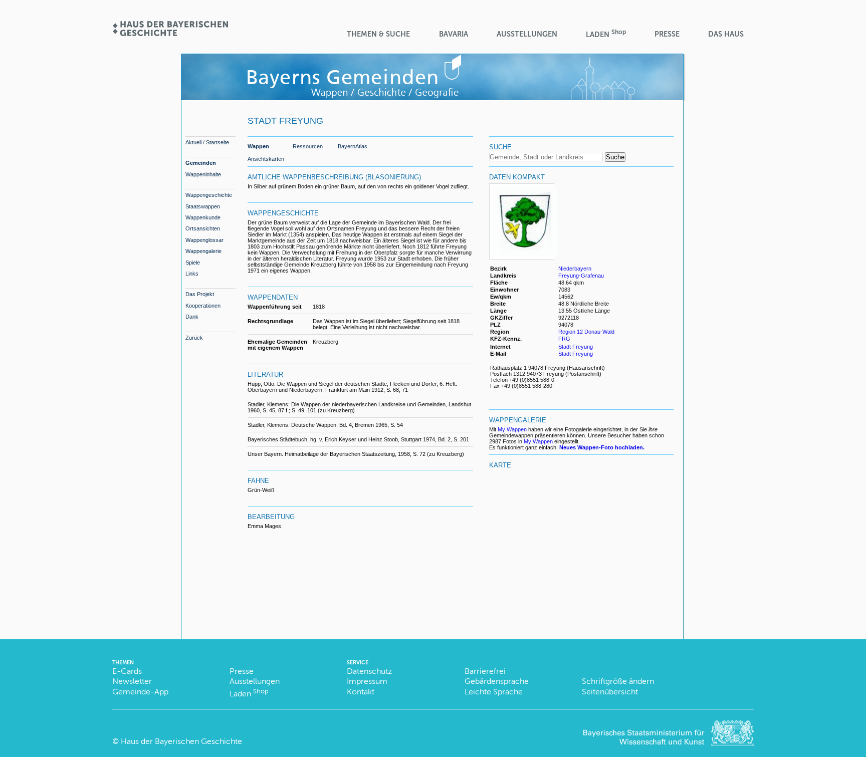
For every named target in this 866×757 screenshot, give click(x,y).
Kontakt (360, 691)
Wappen (258, 146)
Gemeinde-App (140, 691)
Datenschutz (369, 671)
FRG (565, 339)
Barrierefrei (485, 671)
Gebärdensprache (497, 681)
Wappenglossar (204, 240)
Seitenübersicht (610, 691)
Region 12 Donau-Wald (586, 332)
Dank (191, 317)
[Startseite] (170, 33)
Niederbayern (574, 269)
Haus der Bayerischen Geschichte (181, 741)
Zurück (194, 338)
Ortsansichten (202, 228)
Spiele (192, 263)
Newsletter (132, 681)
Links (191, 274)
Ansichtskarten (266, 159)
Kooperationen (203, 306)
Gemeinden (200, 163)
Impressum (367, 681)
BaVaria (453, 34)
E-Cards (127, 671)
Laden (606, 34)
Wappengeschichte (208, 195)
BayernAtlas (352, 146)
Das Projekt (199, 294)
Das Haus (726, 34)
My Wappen (512, 429)
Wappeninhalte (203, 174)
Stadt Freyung (575, 347)
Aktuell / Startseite (207, 142)
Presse (667, 34)
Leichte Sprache (494, 691)
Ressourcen (308, 146)
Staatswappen (202, 206)
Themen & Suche (378, 34)
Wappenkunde (203, 217)
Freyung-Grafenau (581, 276)
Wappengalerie (203, 251)
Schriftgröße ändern (618, 681)
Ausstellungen (527, 34)
